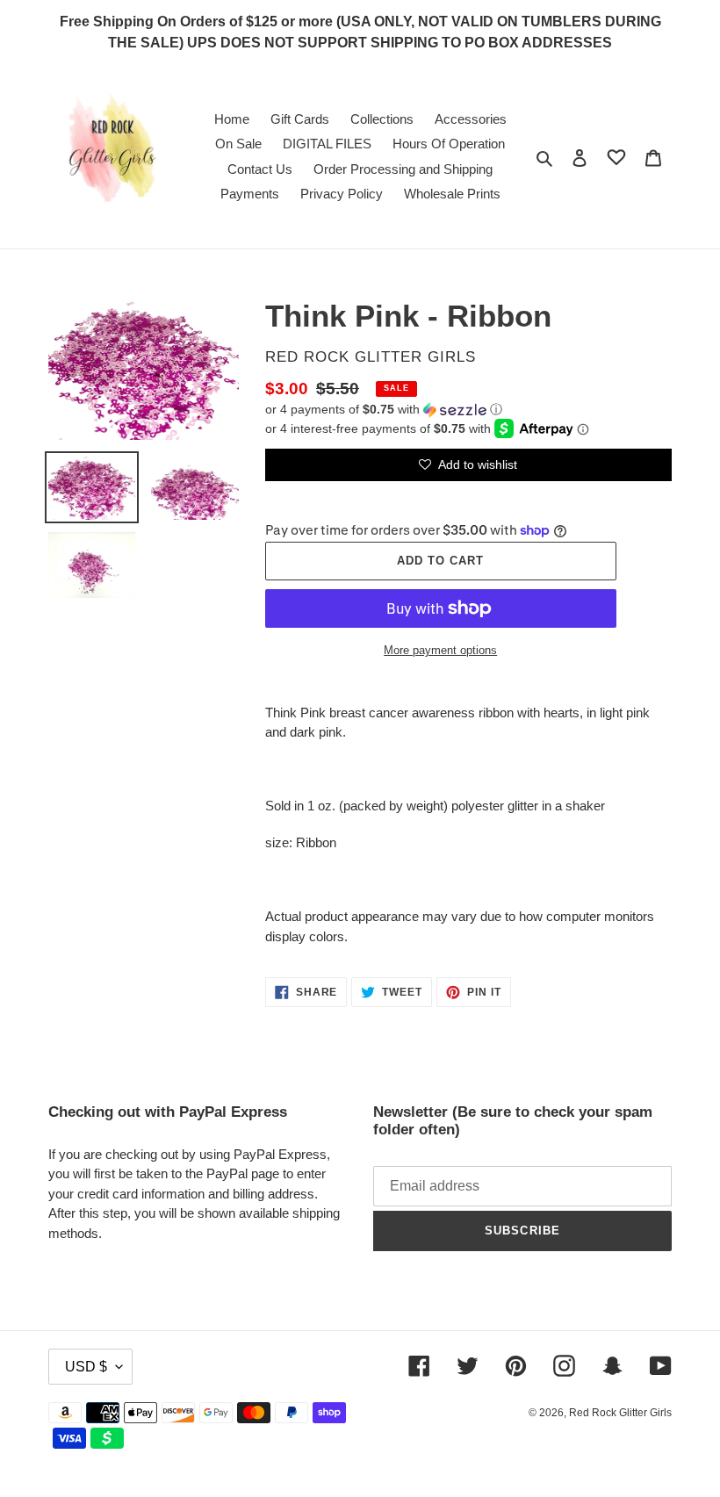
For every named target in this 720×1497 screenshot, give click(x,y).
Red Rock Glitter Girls (620, 1413)
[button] (383, 409)
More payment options (440, 650)
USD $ (86, 1366)
